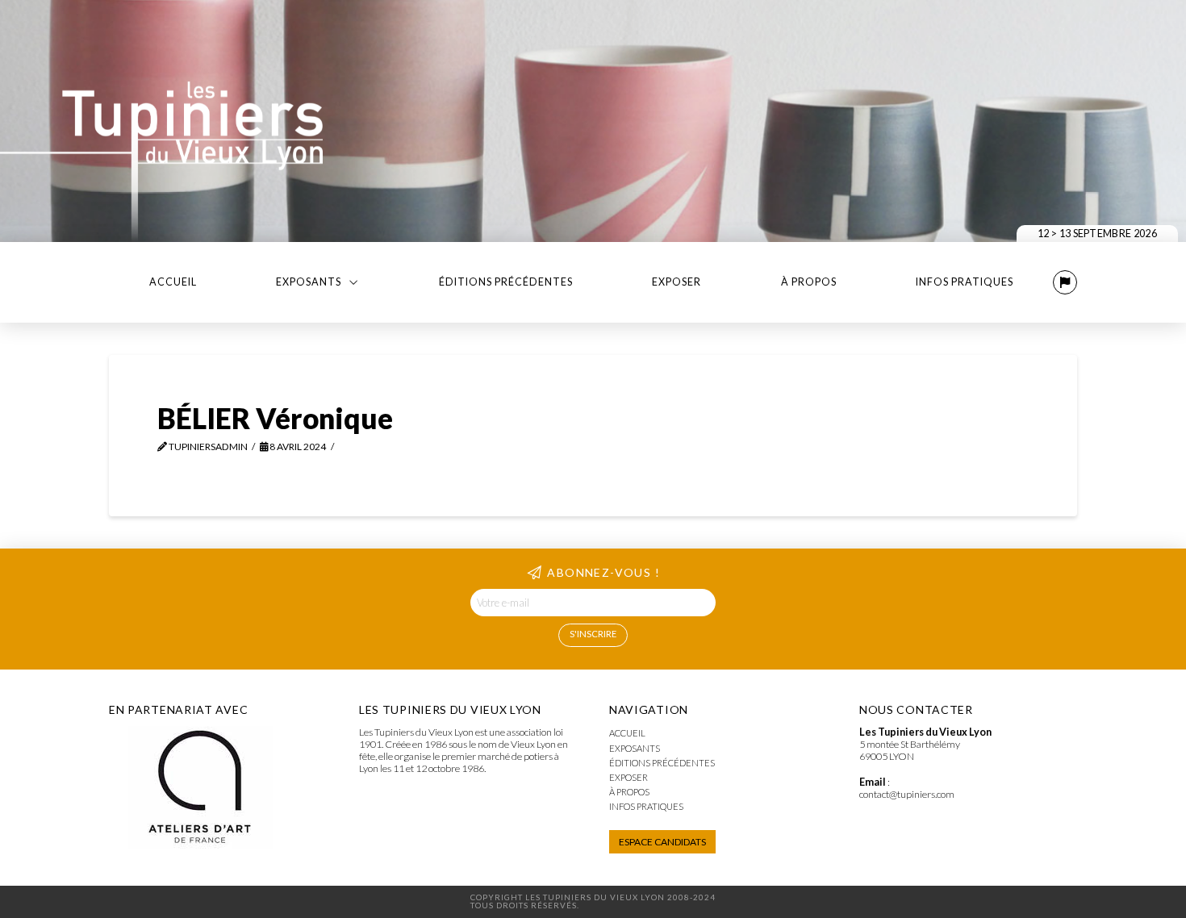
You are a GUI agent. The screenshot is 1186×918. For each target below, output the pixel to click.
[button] (1065, 282)
